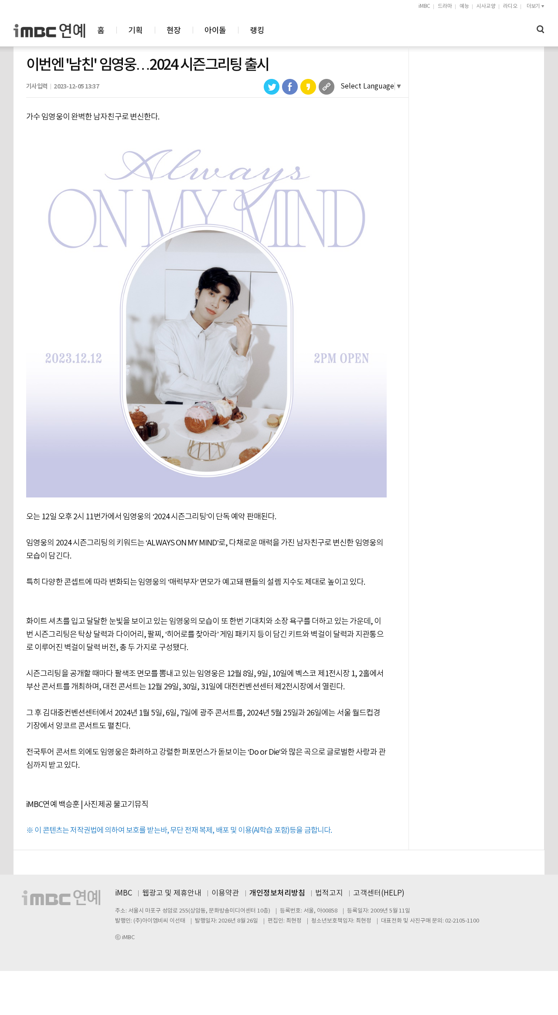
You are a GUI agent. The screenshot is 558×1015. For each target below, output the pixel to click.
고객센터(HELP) (379, 893)
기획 (135, 30)
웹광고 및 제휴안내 (171, 893)
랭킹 (257, 30)
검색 (540, 29)
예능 (464, 6)
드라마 (445, 6)
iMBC (424, 6)
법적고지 (329, 893)
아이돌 (215, 30)
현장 (174, 30)
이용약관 (225, 893)
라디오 (510, 6)
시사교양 (486, 6)
